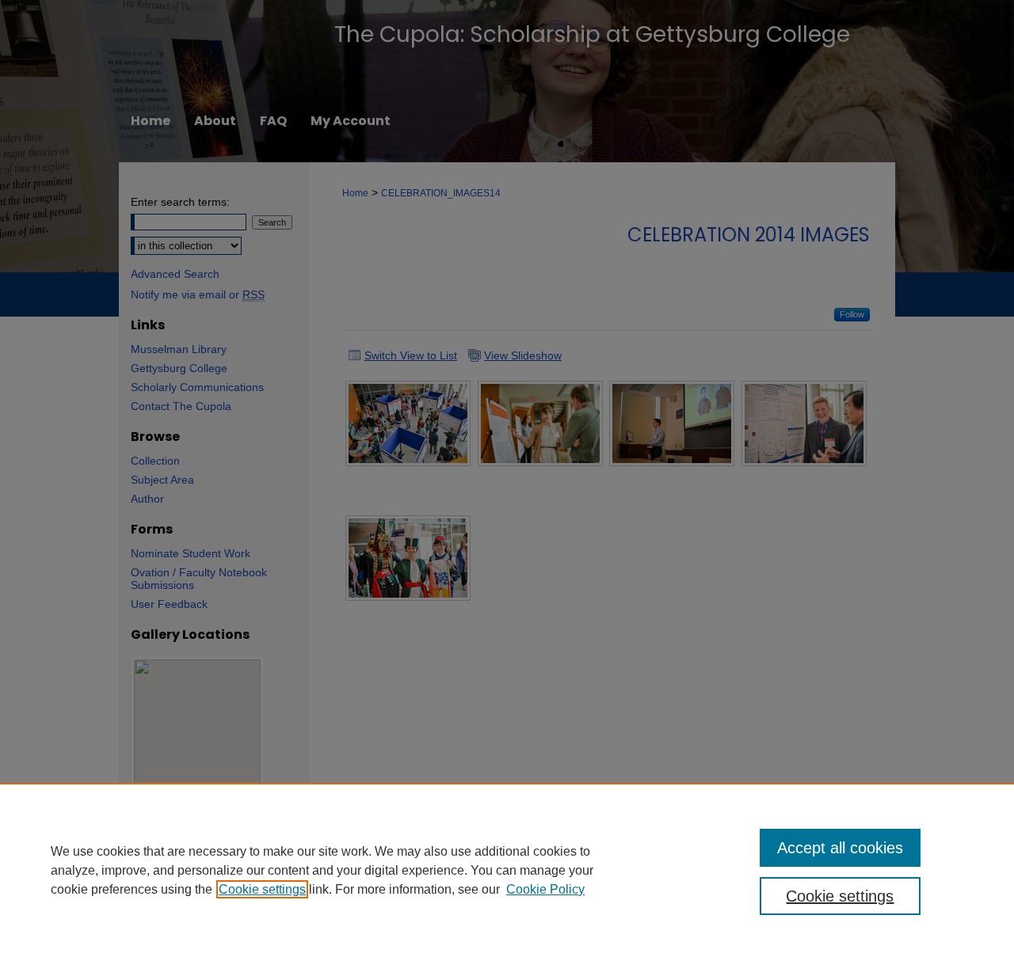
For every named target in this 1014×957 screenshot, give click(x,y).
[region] (507, 870)
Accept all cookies (840, 847)
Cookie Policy (545, 889)
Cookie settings (262, 889)
